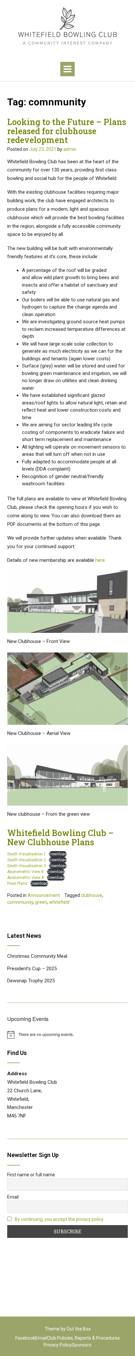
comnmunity (20, 902)
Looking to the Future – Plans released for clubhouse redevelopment (66, 130)
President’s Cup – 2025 (32, 969)
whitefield (59, 902)
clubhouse (91, 895)
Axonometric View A (25, 877)
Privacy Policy (58, 1344)
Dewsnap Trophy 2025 (31, 981)
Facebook (25, 1338)
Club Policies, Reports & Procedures (83, 1338)
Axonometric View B (25, 871)
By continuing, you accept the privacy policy (59, 1219)
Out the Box (79, 1328)
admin (69, 149)
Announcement (44, 895)
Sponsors (81, 1344)
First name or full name (31, 1174)
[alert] (67, 1035)
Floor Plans (17, 883)
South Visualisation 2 (26, 860)
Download (58, 854)
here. (100, 560)
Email (13, 1197)
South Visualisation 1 (26, 854)
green (41, 902)
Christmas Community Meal (37, 956)
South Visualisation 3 (26, 866)
